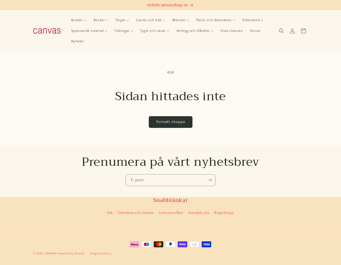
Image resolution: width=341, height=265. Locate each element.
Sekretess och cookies (136, 213)
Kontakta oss (198, 213)
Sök (110, 213)
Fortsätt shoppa (170, 122)
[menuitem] (79, 20)
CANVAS (51, 253)
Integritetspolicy (101, 253)
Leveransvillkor (171, 213)
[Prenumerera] (209, 180)
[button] (281, 30)
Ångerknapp (224, 213)
